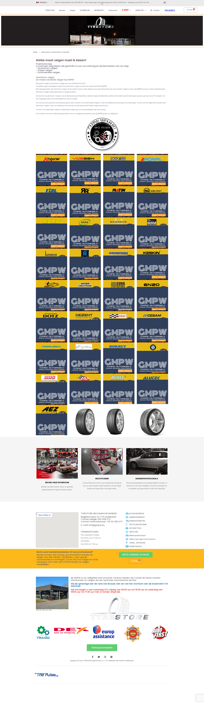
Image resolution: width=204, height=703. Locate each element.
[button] (165, 2)
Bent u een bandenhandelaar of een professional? (64, 552)
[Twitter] (98, 656)
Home (35, 52)
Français (43, 2)
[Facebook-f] (92, 656)
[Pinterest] (111, 656)
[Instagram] (105, 656)
